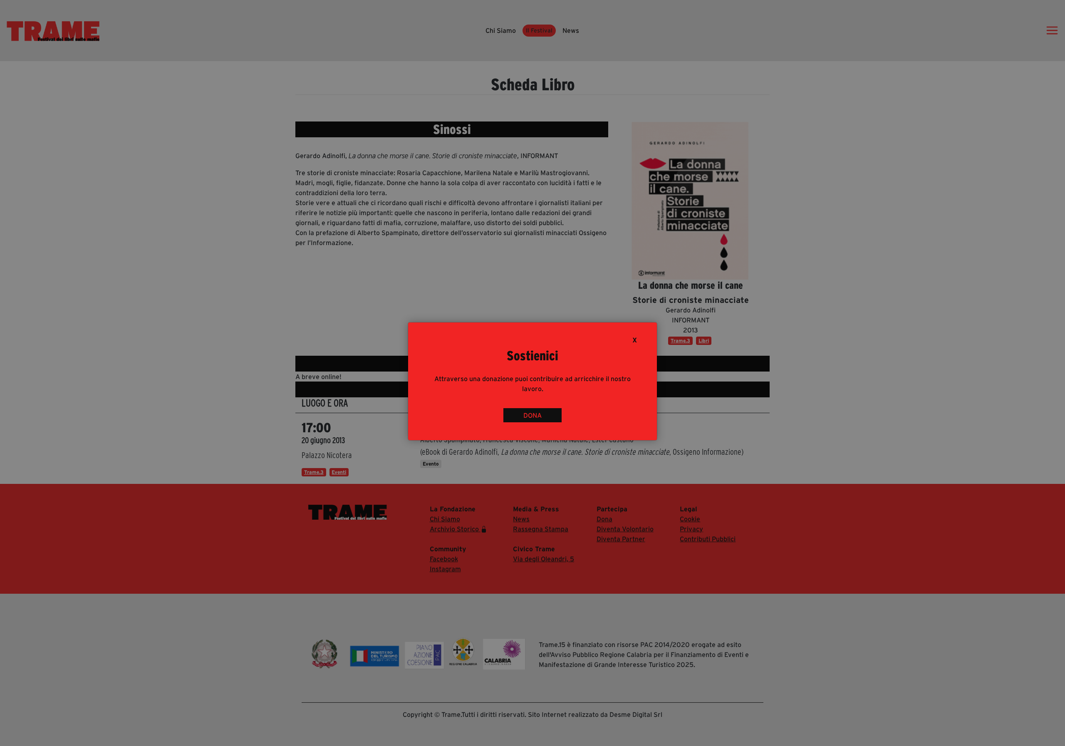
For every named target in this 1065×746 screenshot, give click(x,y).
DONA (532, 415)
